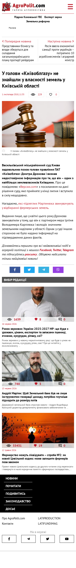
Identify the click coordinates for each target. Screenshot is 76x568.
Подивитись (15, 494)
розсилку (31, 254)
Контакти (7, 523)
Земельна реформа (38, 21)
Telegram (68, 250)
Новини (12, 478)
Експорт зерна (53, 17)
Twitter (57, 250)
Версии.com (28, 187)
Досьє (10, 509)
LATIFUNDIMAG (47, 523)
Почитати (13, 486)
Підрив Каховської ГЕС (28, 17)
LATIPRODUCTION (49, 518)
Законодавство (18, 501)
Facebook (45, 250)
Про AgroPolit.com (13, 518)
